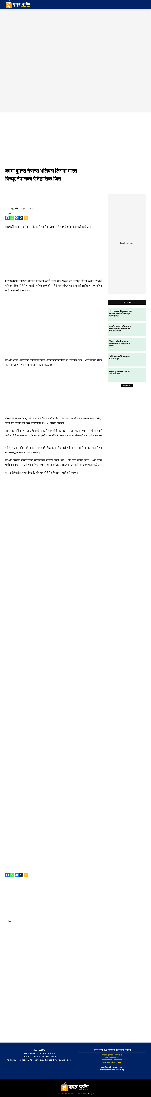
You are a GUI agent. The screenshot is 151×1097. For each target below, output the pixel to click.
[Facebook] (7, 218)
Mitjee (91, 1093)
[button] (127, 5)
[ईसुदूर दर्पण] (8, 208)
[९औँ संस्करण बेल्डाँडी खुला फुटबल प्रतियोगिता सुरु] (139, 359)
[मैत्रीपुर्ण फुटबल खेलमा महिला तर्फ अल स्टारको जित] (139, 374)
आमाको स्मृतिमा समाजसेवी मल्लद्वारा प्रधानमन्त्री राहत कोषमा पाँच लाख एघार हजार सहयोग (120, 328)
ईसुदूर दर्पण (14, 208)
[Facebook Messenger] (17, 218)
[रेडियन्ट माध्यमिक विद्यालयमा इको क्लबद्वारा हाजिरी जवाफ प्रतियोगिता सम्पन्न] (139, 344)
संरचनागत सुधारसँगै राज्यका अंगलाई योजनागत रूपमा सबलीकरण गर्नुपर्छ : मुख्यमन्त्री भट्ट (120, 313)
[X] (21, 218)
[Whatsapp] (12, 218)
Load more (126, 386)
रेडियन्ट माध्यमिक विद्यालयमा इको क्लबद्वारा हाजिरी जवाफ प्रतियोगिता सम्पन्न (119, 343)
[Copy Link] (26, 218)
